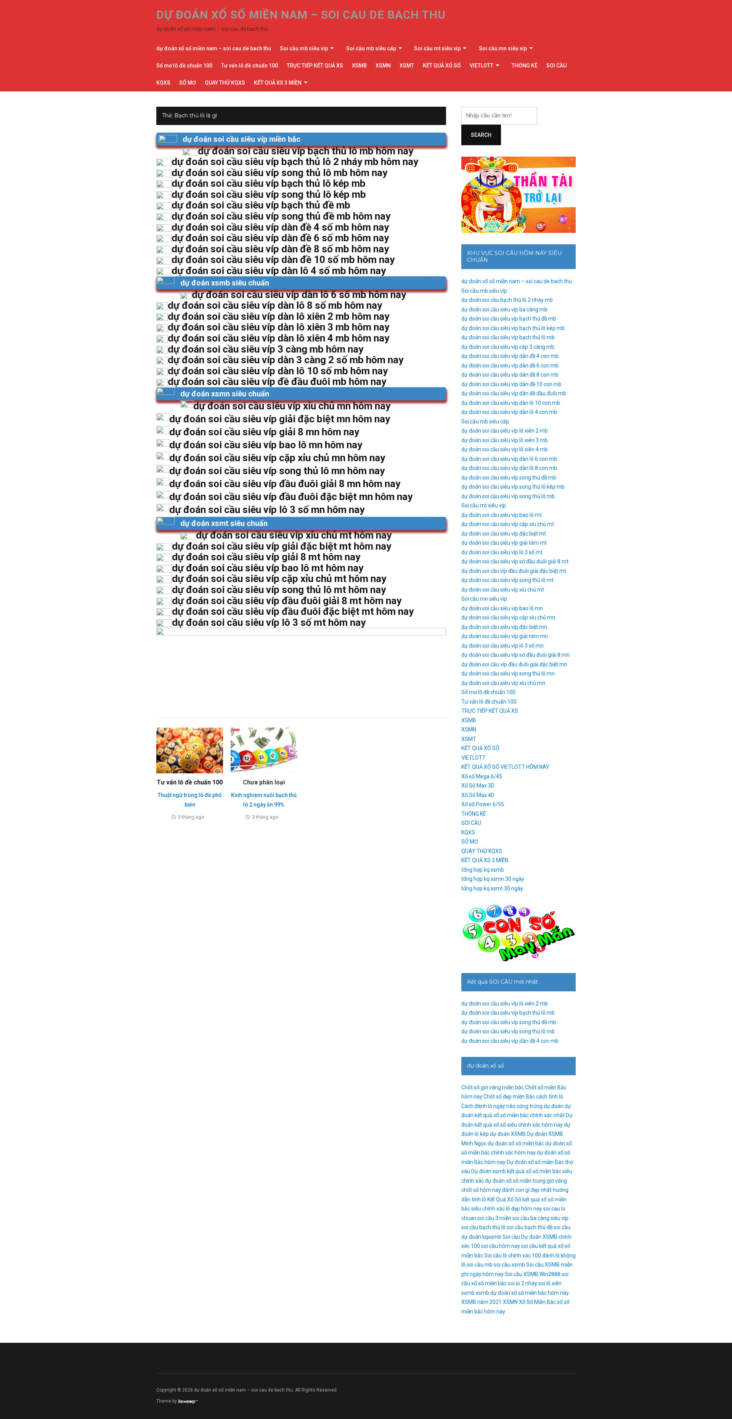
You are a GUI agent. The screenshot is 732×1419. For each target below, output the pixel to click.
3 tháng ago (191, 817)
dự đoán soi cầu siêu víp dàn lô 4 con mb (509, 412)
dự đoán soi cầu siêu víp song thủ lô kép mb (513, 487)
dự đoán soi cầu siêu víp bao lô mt (501, 515)
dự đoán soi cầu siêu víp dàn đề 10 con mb (511, 384)
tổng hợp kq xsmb (482, 870)
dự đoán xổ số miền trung (515, 1181)
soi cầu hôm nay (500, 1246)
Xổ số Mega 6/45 (481, 776)
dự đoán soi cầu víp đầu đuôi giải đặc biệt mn (514, 664)
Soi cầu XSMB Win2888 (532, 1274)
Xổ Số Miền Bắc (537, 1302)
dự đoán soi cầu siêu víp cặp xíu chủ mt (507, 524)
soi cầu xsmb (509, 1265)
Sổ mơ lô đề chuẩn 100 (184, 66)
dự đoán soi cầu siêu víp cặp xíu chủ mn (508, 617)
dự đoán (553, 1106)
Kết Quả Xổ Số (504, 1199)
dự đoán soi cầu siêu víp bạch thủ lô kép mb (513, 328)
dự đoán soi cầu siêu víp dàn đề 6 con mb (510, 365)
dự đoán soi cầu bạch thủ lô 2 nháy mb (507, 300)
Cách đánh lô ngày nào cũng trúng (502, 1106)
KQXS (163, 83)
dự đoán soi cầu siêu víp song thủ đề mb (508, 478)
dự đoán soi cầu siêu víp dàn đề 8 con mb (510, 375)
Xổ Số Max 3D (477, 785)
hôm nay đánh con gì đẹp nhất (516, 1190)
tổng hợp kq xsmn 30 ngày (492, 879)
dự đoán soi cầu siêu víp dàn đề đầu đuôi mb (513, 393)
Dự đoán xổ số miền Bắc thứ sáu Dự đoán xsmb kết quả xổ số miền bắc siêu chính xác (517, 1171)
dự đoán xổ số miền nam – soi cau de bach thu (301, 14)
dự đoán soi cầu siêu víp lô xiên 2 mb (504, 431)
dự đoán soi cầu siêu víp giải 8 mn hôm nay (264, 432)
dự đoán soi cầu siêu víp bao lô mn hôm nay (265, 445)
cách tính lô (549, 1097)
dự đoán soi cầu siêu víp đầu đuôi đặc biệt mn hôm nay (291, 496)
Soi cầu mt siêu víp (437, 48)
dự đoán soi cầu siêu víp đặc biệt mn (504, 627)
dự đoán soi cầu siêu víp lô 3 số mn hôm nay (266, 509)
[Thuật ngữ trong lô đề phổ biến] (189, 750)
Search (481, 135)
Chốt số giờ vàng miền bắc (492, 1087)
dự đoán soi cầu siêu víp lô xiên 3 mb (504, 440)
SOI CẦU (556, 66)
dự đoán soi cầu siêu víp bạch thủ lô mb (508, 337)
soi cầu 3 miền (494, 1218)
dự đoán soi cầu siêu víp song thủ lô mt (507, 580)
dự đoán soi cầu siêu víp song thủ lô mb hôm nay (279, 172)
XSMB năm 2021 (481, 1302)
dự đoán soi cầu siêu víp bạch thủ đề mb (508, 319)
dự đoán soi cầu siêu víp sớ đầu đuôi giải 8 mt (514, 561)
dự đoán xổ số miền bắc (516, 1143)
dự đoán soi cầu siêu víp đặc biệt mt (503, 534)
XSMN (383, 66)
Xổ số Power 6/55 (482, 804)
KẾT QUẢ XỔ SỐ (442, 66)
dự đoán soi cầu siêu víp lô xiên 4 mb (504, 449)
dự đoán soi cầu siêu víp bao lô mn (502, 608)
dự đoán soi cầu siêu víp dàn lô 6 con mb (509, 459)
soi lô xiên (550, 1283)
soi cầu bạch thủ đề (529, 1227)
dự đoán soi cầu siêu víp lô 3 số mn (502, 646)
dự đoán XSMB (508, 1134)
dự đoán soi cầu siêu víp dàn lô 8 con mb (509, 468)
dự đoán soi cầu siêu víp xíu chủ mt (502, 590)
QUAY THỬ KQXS (225, 83)
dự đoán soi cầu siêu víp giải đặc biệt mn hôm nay (279, 419)
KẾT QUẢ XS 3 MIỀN (278, 83)
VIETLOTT (481, 66)
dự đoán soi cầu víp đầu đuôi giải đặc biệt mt (513, 571)
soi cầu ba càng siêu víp (540, 1218)
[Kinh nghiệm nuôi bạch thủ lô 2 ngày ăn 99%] (264, 750)
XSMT (407, 66)
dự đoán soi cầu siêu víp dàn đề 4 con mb (510, 356)
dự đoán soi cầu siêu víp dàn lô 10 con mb (510, 403)
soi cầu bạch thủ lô (483, 1227)
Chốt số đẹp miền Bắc (509, 1097)
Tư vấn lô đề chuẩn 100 (249, 66)
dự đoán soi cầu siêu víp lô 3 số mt (502, 552)
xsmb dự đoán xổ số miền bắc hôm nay (522, 1293)
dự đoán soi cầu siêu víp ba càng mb (504, 309)
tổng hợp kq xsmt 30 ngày (492, 888)
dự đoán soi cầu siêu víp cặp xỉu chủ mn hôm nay (277, 457)
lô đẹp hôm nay (524, 1209)
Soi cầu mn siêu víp (503, 48)
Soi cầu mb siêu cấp (371, 48)
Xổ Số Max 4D (477, 795)
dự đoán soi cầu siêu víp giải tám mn (504, 636)
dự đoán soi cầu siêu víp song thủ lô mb (508, 496)
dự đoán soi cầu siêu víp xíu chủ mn (503, 683)
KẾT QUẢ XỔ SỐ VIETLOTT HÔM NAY (505, 767)
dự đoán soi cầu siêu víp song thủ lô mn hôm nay (277, 470)
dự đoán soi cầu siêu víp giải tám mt (504, 543)
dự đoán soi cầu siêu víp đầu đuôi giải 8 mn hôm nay (284, 483)
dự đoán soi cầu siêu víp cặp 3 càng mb (507, 347)
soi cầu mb (480, 1265)
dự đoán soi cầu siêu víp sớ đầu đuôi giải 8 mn (515, 655)
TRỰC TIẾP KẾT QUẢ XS (315, 66)
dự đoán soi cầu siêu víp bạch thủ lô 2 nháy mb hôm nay (295, 161)
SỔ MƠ (187, 83)
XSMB (359, 66)
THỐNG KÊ (525, 66)
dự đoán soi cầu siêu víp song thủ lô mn (508, 673)
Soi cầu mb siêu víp (304, 48)
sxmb (468, 1293)
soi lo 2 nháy (522, 1283)
